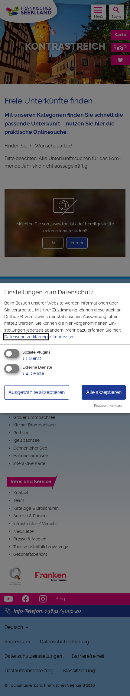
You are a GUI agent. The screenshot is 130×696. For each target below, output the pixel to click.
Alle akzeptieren (104, 392)
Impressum (64, 336)
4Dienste (33, 373)
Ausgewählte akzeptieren (36, 392)
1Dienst (31, 358)
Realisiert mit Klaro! (108, 406)
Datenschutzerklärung (26, 336)
